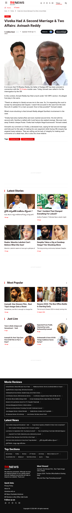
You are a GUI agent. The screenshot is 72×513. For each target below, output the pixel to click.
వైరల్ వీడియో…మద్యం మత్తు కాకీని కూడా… (16, 443)
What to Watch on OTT (53, 454)
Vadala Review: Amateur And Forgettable (40, 411)
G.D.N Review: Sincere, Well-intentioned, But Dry (18, 396)
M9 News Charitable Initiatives (13, 494)
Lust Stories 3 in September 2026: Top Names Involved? (20, 431)
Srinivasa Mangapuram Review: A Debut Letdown (18, 405)
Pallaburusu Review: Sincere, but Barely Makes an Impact (48, 386)
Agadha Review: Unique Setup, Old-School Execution (19, 389)
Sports (41, 457)
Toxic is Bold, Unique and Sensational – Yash (17, 425)
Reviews (24, 454)
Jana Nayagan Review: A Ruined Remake (16, 411)
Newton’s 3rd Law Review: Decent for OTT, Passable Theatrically (22, 402)
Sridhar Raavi (10, 32)
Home (5, 11)
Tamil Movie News (31, 457)
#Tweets (16, 7)
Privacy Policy (8, 486)
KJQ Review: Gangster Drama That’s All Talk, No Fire (47, 396)
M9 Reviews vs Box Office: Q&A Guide (16, 497)
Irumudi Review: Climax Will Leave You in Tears (18, 386)
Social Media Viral (10, 457)
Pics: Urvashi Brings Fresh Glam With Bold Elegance (51, 431)
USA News (41, 454)
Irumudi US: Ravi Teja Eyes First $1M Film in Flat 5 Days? (20, 437)
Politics (12, 11)
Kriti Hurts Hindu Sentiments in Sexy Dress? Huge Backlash (21, 440)
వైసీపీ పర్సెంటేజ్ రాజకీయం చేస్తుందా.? (48, 440)
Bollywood (21, 457)
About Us (7, 488)
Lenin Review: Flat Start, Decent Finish (37, 414)
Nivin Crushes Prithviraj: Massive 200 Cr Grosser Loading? (24, 428)
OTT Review (32, 454)
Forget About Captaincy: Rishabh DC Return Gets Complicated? (48, 425)
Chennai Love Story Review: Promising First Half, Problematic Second (24, 408)
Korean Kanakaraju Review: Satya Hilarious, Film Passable (45, 399)
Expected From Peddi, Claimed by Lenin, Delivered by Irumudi (25, 434)
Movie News (9, 454)
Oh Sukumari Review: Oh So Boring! (15, 414)
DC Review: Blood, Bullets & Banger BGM (16, 399)
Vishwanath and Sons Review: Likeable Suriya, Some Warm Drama (23, 393)
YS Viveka (23, 89)
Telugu (58, 3)
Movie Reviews (13, 382)
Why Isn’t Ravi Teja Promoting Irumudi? (49, 478)
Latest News (11, 420)
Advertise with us (9, 491)
